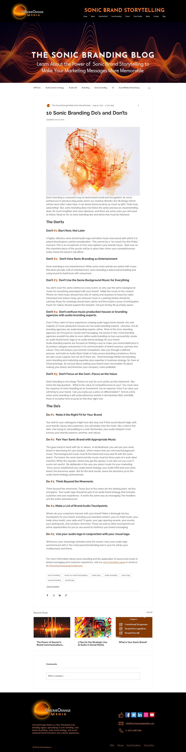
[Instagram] (145, 714)
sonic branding (54, 575)
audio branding (111, 575)
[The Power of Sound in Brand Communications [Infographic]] (52, 627)
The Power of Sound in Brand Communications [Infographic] (49, 643)
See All (149, 612)
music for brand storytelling (75, 575)
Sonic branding (101, 88)
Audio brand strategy (55, 88)
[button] (149, 88)
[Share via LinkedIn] (60, 595)
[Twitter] (133, 714)
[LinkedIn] (139, 714)
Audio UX (73, 88)
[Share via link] (66, 595)
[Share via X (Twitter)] (53, 595)
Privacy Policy (149, 745)
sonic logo (126, 575)
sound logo (69, 580)
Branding (85, 88)
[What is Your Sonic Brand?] (134, 627)
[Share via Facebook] (47, 595)
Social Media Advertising (129, 88)
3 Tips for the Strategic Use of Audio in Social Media (92, 643)
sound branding (54, 580)
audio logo (96, 575)
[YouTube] (152, 714)
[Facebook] (127, 714)
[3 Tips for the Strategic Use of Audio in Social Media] (93, 627)
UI (113, 88)
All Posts (37, 88)
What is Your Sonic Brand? (133, 642)
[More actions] (138, 105)
